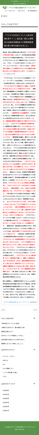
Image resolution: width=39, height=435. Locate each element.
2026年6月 (6, 398)
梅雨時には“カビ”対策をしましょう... (12, 344)
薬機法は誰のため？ (7, 331)
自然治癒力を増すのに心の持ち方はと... (13, 339)
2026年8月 (6, 390)
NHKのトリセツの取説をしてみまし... (12, 335)
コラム (5, 376)
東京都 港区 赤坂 (23, 3)
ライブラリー (24, 302)
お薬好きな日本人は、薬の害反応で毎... (13, 327)
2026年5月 (6, 402)
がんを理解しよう (8, 368)
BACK (3, 310)
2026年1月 (6, 410)
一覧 (34, 318)
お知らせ (5, 360)
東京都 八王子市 (16, 3)
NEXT (35, 310)
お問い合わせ (21, 11)
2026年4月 (6, 406)
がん (4, 364)
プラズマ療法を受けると (12, 302)
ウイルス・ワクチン (9, 356)
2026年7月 (6, 394)
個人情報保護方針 (32, 11)
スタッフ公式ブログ (9, 11)
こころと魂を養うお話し (10, 372)
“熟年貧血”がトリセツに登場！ (10, 323)
